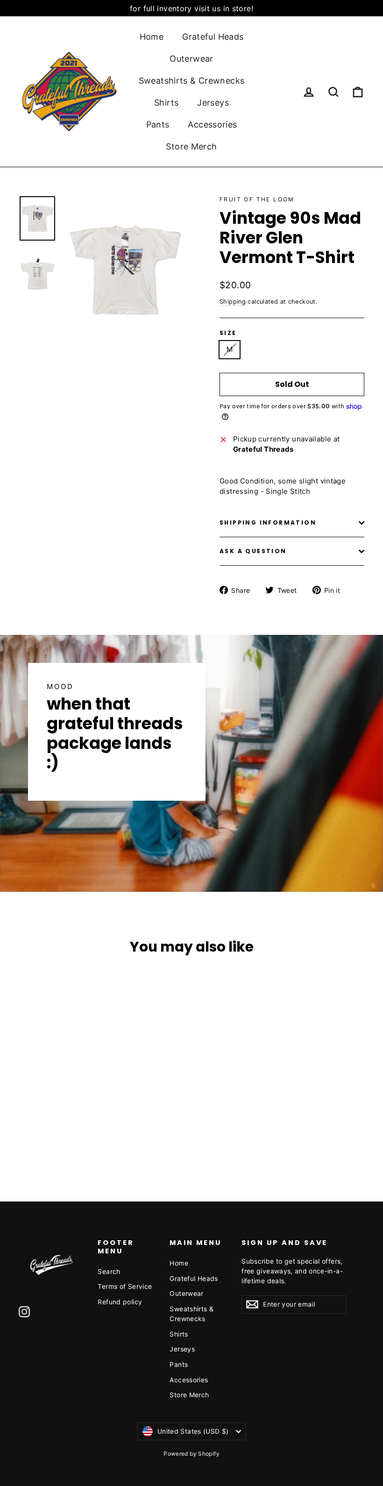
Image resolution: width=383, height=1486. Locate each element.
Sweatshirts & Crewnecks (192, 80)
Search (109, 1271)
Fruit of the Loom (257, 199)
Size (228, 333)
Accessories (212, 124)
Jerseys (213, 102)
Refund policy (120, 1302)
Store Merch (191, 146)
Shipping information (268, 522)
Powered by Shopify (191, 1453)
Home (152, 37)
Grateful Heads (212, 37)
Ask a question (253, 551)
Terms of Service (125, 1286)
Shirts (166, 102)
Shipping (233, 301)
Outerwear (191, 59)
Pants (158, 124)
